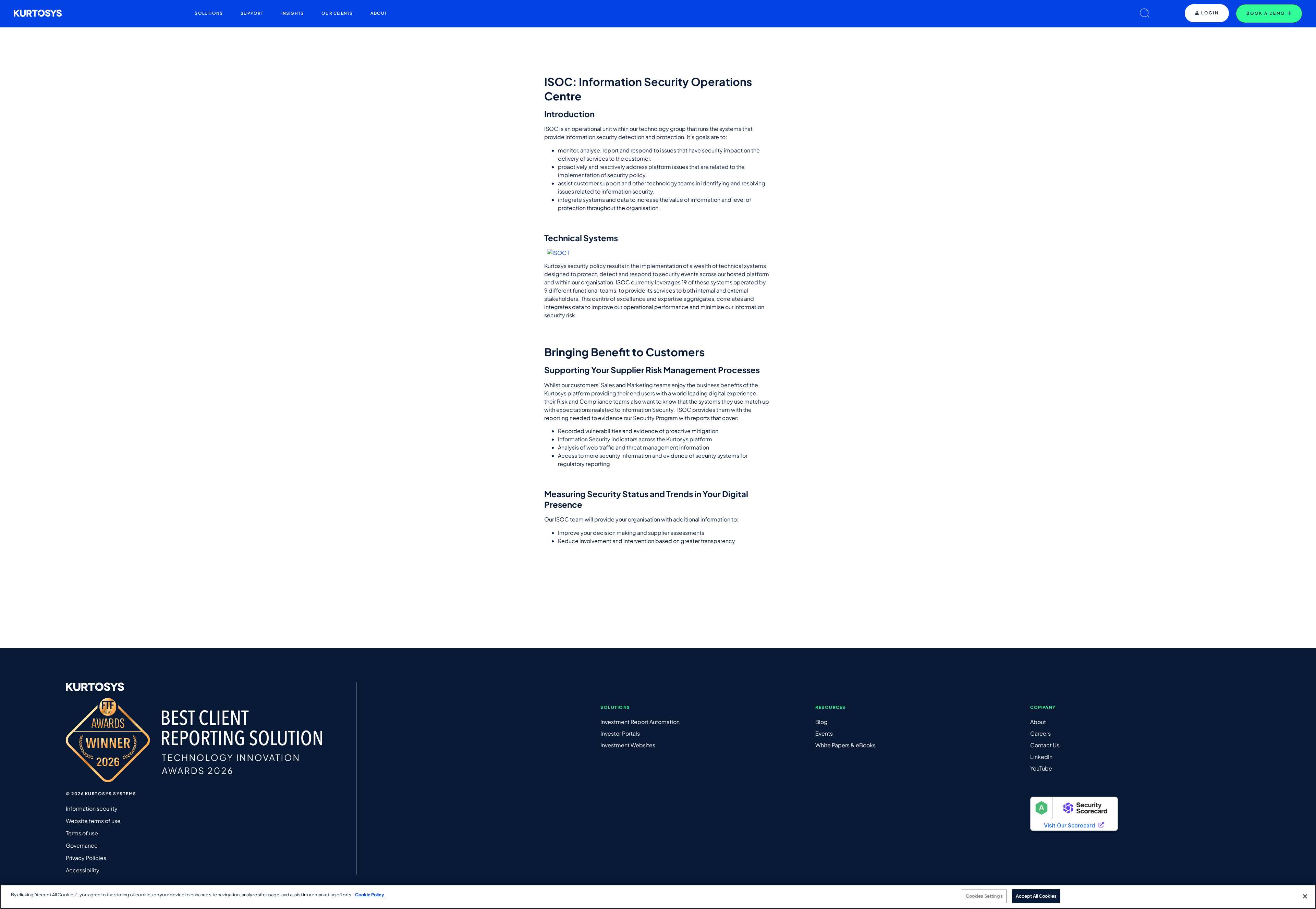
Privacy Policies (86, 857)
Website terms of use (93, 820)
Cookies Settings (984, 896)
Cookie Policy (369, 894)
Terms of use (82, 833)
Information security (92, 808)
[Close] (1305, 896)
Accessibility (82, 870)
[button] (208, 13)
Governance (82, 845)
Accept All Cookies (1036, 896)
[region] (658, 897)
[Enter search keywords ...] (1145, 13)
